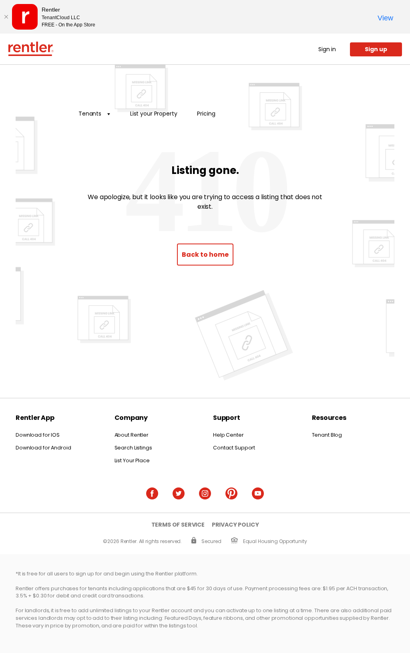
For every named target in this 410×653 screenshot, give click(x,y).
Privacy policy (235, 525)
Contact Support (234, 447)
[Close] (6, 16)
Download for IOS (38, 434)
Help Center (228, 434)
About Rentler (132, 434)
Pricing (206, 114)
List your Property (153, 114)
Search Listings (133, 447)
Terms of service (178, 525)
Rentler (31, 49)
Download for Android (43, 447)
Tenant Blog (327, 434)
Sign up (376, 49)
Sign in (327, 49)
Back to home (205, 254)
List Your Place (132, 460)
